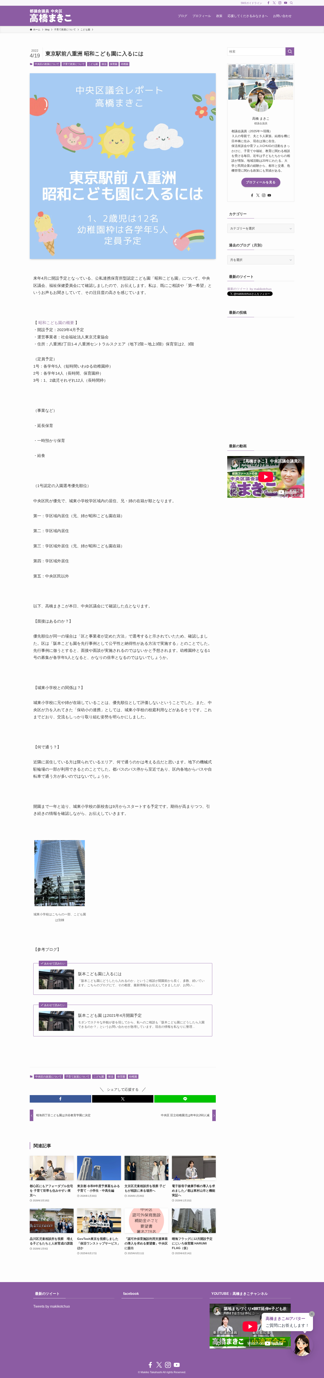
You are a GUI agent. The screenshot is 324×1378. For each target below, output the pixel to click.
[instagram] (280, 2)
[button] (60, 1099)
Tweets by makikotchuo (51, 1306)
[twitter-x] (274, 2)
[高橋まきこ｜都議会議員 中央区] (50, 15)
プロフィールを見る (261, 182)
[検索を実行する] (289, 51)
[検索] (291, 2)
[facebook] (268, 2)
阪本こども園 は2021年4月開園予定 (110, 1015)
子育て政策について (74, 64)
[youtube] (286, 2)
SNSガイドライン (251, 3)
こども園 (93, 64)
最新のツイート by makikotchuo (249, 289)
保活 (104, 64)
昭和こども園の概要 (56, 323)
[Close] (312, 1314)
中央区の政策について (47, 64)
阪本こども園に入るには (100, 974)
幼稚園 (124, 64)
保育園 (113, 64)
